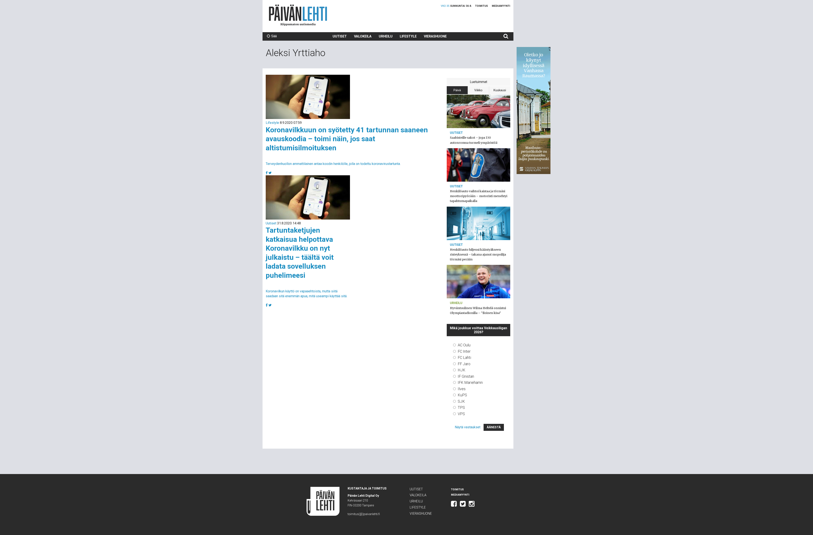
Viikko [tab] (478, 90)
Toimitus (481, 5)
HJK (461, 370)
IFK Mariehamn (470, 382)
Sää (274, 36)
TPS (461, 407)
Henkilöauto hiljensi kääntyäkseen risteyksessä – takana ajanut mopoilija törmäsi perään (478, 254)
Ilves (462, 389)
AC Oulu (464, 345)
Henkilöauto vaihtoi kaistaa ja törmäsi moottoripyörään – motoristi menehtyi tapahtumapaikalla (478, 196)
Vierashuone (435, 36)
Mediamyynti (501, 5)
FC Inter (464, 351)
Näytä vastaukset (467, 427)
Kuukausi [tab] (500, 90)
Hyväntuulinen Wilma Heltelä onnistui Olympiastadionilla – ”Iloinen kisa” (478, 310)
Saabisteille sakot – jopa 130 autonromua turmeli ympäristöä (473, 140)
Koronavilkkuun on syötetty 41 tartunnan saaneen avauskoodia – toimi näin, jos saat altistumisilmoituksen (347, 139)
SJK (461, 401)
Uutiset (340, 36)
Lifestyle (408, 36)
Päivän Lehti (298, 15)
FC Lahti (464, 357)
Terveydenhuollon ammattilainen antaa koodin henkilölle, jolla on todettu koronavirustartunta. (333, 164)
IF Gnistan (466, 376)
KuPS (462, 395)
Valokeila (363, 36)
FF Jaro (464, 364)
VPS (461, 414)
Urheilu (386, 36)
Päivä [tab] (457, 90)
